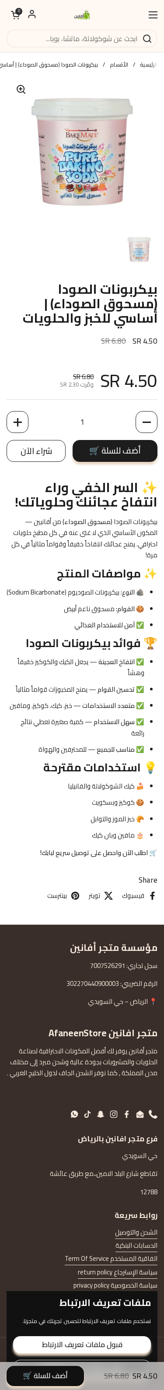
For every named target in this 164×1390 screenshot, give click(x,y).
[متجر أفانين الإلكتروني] (82, 14)
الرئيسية (148, 64)
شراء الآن (36, 451)
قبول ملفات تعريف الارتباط (82, 1344)
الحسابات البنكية (136, 1245)
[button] (15, 15)
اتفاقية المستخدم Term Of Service (111, 1258)
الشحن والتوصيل (136, 1232)
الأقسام (119, 64)
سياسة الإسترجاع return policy (117, 1272)
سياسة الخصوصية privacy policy (115, 1285)
